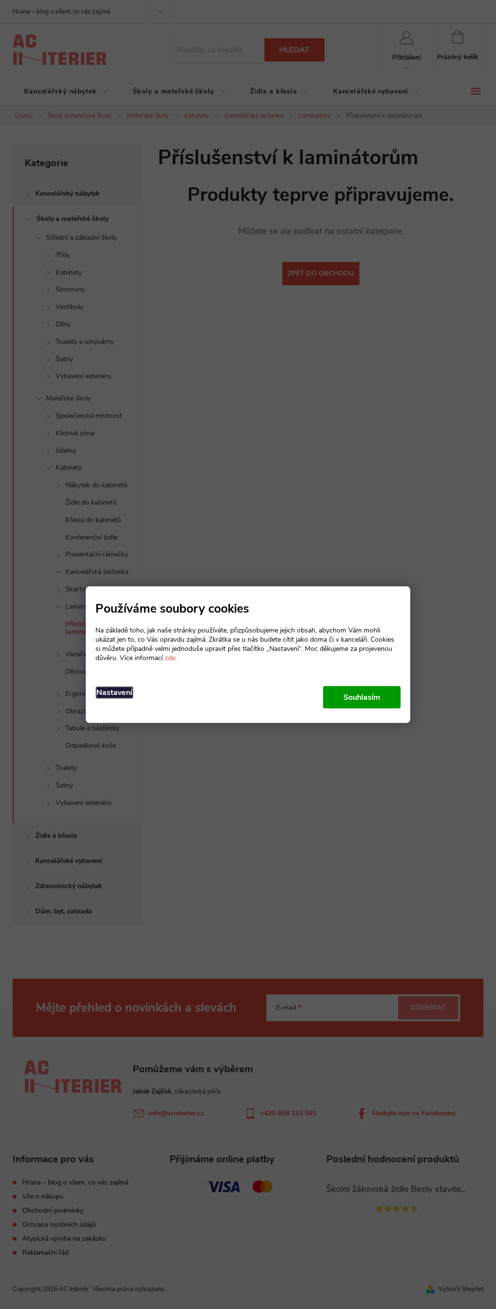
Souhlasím (361, 697)
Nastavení (114, 692)
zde (170, 657)
